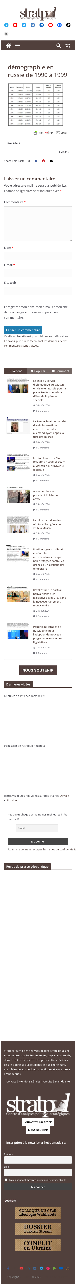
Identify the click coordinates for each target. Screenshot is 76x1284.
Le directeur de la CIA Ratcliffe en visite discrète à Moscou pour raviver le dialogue (49, 463)
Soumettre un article (38, 1122)
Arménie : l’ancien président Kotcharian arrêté (46, 495)
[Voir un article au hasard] (67, 45)
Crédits (47, 1081)
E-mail (9, 265)
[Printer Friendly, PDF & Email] (50, 133)
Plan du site (62, 1081)
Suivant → (65, 151)
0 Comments (42, 410)
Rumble (12, 800)
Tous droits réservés (55, 1277)
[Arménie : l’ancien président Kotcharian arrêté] (18, 495)
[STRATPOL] (8, 45)
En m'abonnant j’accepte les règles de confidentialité (37, 1180)
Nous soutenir (38, 1130)
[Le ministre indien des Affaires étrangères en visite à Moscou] (18, 524)
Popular (39, 371)
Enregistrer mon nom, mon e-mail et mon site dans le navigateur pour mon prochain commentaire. (36, 312)
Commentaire (15, 202)
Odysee (64, 795)
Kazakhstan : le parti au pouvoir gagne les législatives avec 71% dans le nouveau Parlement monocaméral (49, 597)
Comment (62, 371)
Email (7, 1166)
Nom (8, 248)
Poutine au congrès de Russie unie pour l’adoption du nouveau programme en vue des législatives (47, 634)
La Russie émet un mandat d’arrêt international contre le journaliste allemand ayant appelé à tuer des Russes (49, 429)
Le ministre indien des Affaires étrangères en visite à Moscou (47, 524)
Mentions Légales (29, 1081)
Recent (17, 371)
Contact (11, 1081)
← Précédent (12, 143)
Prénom (8, 1154)
